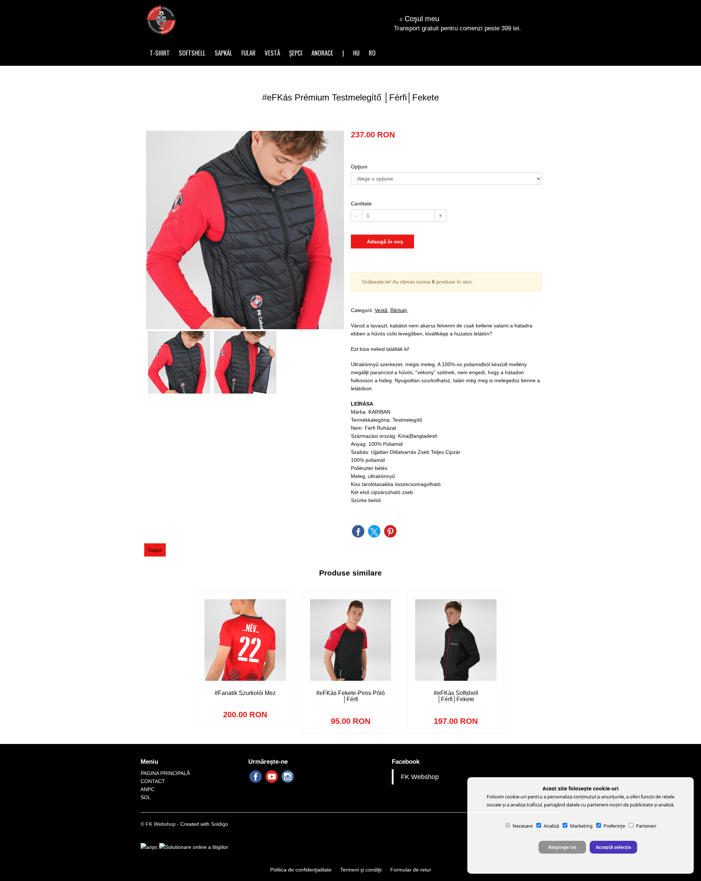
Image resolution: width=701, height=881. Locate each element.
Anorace (322, 52)
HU (356, 52)
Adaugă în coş (384, 241)
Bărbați (398, 310)
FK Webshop (420, 777)
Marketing (581, 826)
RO (372, 52)
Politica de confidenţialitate (301, 870)
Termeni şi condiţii (361, 870)
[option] (245, 230)
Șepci (295, 52)
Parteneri (646, 826)
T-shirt (160, 52)
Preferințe (614, 826)
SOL (146, 797)
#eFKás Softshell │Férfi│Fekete (456, 696)
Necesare (523, 826)
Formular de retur (410, 870)
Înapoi (155, 550)
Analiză (551, 826)
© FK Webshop (158, 824)
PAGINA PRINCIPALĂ (165, 773)
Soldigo (219, 824)
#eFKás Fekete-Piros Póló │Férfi (350, 696)
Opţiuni (359, 167)
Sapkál (223, 52)
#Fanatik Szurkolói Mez (245, 693)
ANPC (147, 789)
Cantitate (361, 203)
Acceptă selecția (613, 847)
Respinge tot (562, 847)
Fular (248, 52)
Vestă (272, 52)
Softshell (192, 52)
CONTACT (153, 781)
